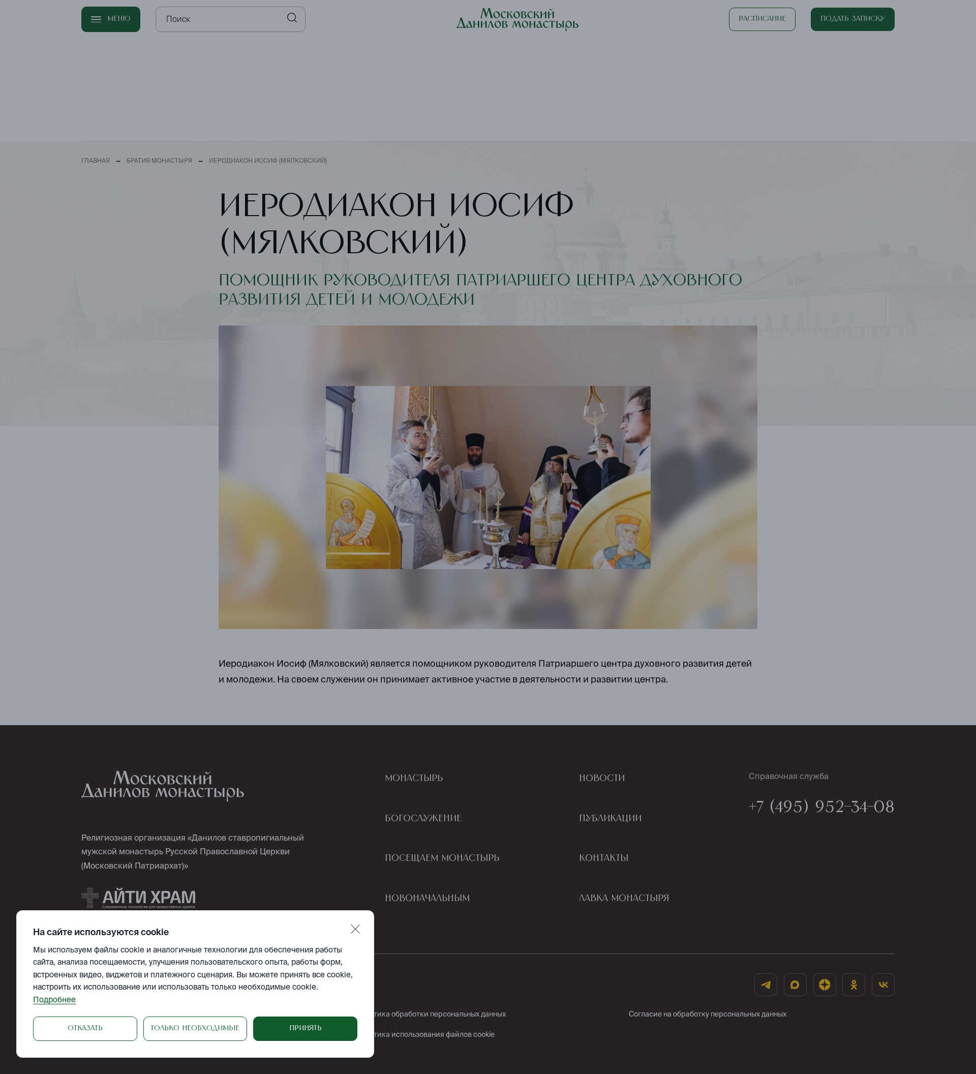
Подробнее (54, 999)
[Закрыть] (355, 929)
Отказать (85, 1028)
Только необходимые (194, 1028)
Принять (305, 1028)
